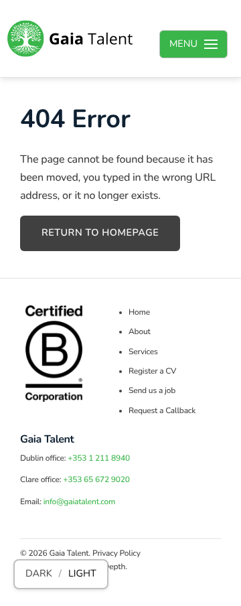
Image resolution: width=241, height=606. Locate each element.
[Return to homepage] (70, 38)
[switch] (60, 574)
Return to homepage (100, 233)
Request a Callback (162, 411)
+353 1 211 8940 (99, 458)
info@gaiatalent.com (79, 502)
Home (139, 312)
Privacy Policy (116, 553)
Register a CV (152, 371)
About (140, 332)
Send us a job (152, 391)
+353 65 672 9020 (96, 480)
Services (143, 352)
